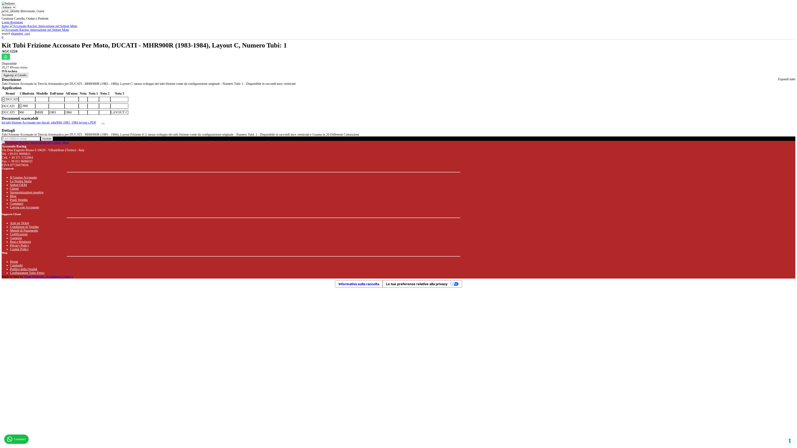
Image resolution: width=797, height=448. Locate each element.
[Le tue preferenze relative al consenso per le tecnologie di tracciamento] (790, 441)
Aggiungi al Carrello (15, 75)
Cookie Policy (19, 249)
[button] (6, 33)
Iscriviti (47, 138)
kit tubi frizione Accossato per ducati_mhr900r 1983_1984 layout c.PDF (49, 122)
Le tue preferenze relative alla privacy (416, 284)
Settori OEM (18, 185)
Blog (13, 196)
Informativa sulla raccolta (359, 284)
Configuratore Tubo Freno (27, 273)
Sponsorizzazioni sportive (27, 192)
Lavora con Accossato (24, 207)
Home (14, 261)
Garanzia (16, 238)
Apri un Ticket (19, 223)
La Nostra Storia (21, 181)
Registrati (16, 22)
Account (7, 15)
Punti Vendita (19, 200)
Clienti (14, 188)
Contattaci (16, 203)
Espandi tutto (786, 79)
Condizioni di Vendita (24, 227)
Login (6, 22)
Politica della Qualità (23, 269)
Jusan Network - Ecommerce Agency (48, 276)
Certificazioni (19, 234)
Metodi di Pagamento (24, 230)
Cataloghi (16, 265)
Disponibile (9, 63)
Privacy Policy (19, 245)
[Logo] (43, 26)
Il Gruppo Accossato (23, 177)
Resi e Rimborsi (20, 241)
